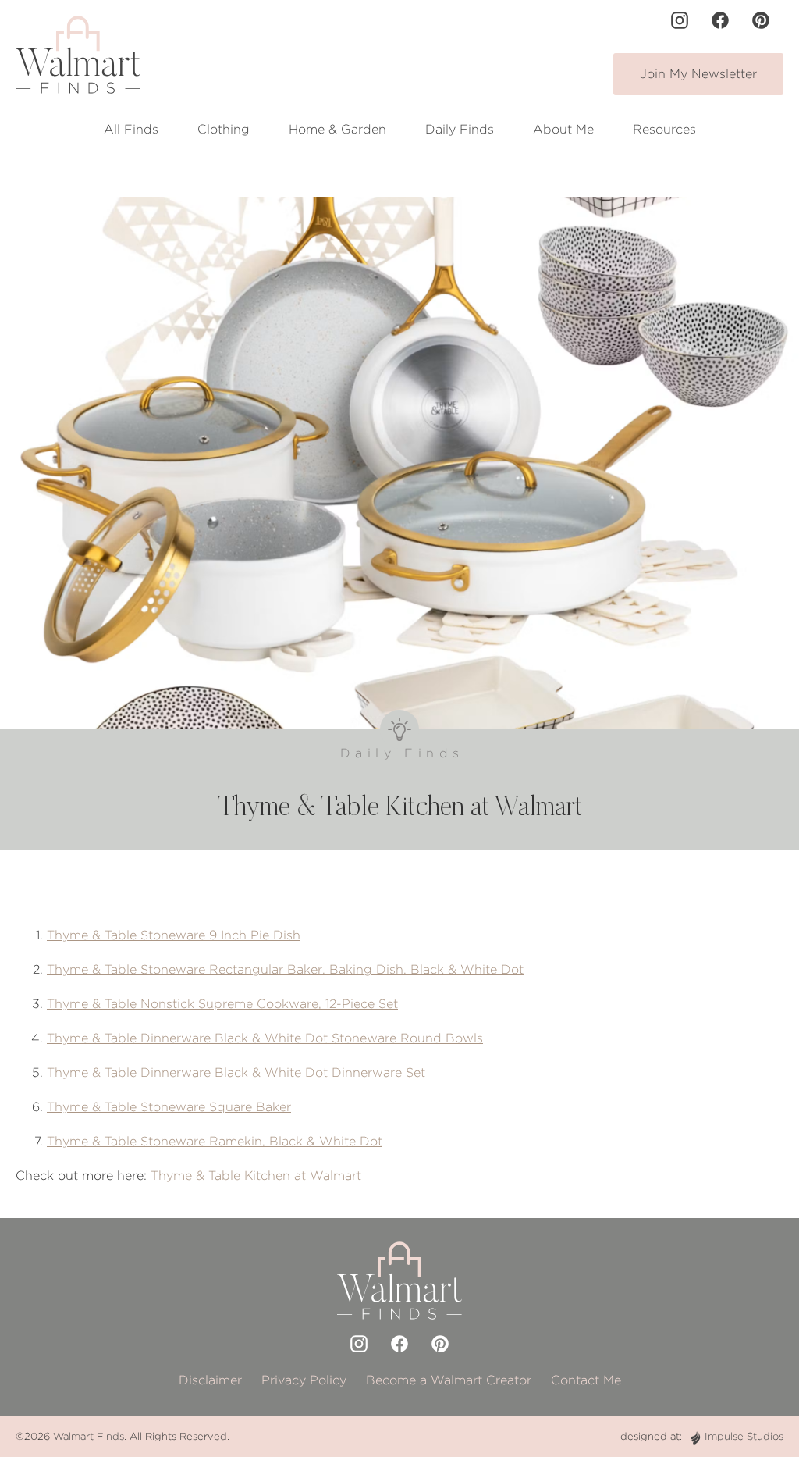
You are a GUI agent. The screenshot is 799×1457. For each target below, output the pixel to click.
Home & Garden (337, 129)
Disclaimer (210, 1380)
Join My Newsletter (698, 73)
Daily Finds (459, 129)
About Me (563, 129)
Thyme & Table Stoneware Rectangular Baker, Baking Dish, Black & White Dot (285, 969)
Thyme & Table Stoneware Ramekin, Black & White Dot (214, 1141)
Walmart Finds (88, 1436)
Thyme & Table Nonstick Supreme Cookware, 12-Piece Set (222, 1003)
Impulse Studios (744, 1436)
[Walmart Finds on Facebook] (720, 20)
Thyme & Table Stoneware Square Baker (169, 1106)
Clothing (223, 129)
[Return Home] (78, 55)
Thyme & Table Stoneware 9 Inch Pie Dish (173, 935)
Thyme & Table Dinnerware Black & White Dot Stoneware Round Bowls (265, 1038)
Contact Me (586, 1380)
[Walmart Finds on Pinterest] (761, 20)
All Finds (131, 129)
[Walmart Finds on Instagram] (680, 20)
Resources (664, 129)
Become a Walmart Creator (448, 1380)
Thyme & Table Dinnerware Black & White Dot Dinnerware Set (236, 1072)
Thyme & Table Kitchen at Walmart (256, 1175)
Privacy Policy (303, 1380)
